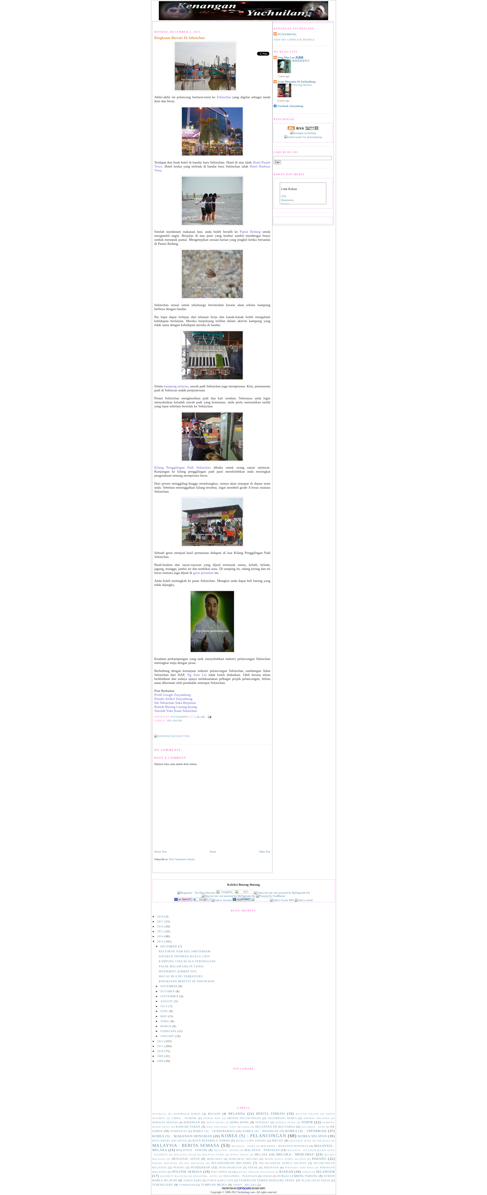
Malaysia (323, 1141)
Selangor (174, 720)
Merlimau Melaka (243, 1159)
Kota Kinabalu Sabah (211, 1140)
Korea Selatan (312, 1136)
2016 (161, 926)
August (167, 1001)
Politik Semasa (187, 1171)
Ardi (283, 196)
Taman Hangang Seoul (276, 1180)
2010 (161, 1051)
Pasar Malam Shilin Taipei (181, 966)
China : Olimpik (184, 1118)
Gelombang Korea (282, 1118)
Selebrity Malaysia (174, 1176)
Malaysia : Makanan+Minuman (285, 1146)
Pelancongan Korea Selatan (282, 1163)
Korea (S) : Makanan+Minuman (182, 1136)
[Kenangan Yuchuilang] (183, 900)
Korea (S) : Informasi (306, 1131)
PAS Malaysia (194, 1163)
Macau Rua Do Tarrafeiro (181, 976)
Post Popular (221, 1172)
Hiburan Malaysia (317, 1118)
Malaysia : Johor (243, 1146)
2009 (161, 1056)
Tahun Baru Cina (220, 1180)
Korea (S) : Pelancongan (253, 1135)
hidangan (192, 1122)
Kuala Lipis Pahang (251, 1140)
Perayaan (271, 1167)
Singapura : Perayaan (240, 1176)
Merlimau (215, 1159)
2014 (161, 936)
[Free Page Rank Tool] (311, 129)
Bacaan (214, 1113)
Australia (159, 1114)
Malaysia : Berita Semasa (186, 1145)
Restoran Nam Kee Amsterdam (184, 951)
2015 (161, 931)
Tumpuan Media (214, 1184)
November (169, 986)
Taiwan (245, 1180)
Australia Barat (187, 1114)
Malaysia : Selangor (301, 1150)
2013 (161, 941)
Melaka (261, 1154)
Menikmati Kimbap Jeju (178, 971)
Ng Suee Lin (197, 675)
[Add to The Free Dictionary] (241, 900)
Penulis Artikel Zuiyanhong (173, 699)
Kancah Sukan (188, 1126)
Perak (252, 1167)
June (164, 1011)
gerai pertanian (203, 573)
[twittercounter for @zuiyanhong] (303, 137)
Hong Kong (239, 1122)
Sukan (267, 1176)
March (166, 1026)
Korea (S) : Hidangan (261, 1131)
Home (213, 851)
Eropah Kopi (212, 1118)
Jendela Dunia (285, 1122)
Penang (179, 1167)
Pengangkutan (230, 1167)
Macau (277, 1140)
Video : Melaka (245, 1185)
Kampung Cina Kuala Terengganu (187, 961)
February (168, 1031)
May (164, 1016)
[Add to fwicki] (304, 900)
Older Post (264, 851)
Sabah (306, 1172)
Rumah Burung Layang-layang (175, 707)
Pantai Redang (250, 232)
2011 (161, 1046)
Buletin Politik (307, 1114)
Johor (307, 1122)
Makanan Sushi (300, 1141)
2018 (161, 916)
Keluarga (286, 1126)
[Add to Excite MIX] (282, 900)
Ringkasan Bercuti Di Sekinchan (179, 38)
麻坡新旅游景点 (301, 60)
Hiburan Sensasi (165, 1122)
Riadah (286, 1171)
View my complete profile (294, 39)
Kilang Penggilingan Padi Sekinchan (182, 467)
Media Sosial (239, 1155)
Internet (262, 1122)
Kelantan (263, 1126)
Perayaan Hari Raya (299, 1167)
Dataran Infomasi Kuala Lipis (184, 956)
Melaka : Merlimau (295, 1154)
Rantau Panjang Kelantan (255, 1172)
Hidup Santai (216, 1122)
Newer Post (160, 851)
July (164, 1006)
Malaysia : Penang (227, 1150)
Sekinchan (224, 97)
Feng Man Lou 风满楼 (290, 57)
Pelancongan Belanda (231, 1163)
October (168, 991)
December (169, 946)
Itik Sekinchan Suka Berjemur (175, 703)
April (165, 1021)
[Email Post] (209, 716)
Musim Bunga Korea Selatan (285, 1159)
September (169, 996)
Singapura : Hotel (205, 1176)
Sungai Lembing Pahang (297, 1175)
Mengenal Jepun (186, 1158)
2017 (161, 921)
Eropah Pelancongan (244, 1118)
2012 (161, 1041)
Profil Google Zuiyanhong (172, 695)
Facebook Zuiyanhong (290, 106)
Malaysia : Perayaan (262, 1150)
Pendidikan (200, 1167)
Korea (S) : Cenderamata (214, 1131)
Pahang (319, 1159)
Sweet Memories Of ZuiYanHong (296, 81)
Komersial (179, 1131)
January (167, 1036)
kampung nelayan (176, 386)
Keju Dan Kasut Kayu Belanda (228, 1127)
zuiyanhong (287, 34)
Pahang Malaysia (164, 1163)
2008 (161, 1061)
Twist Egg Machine (302, 84)
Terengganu (162, 1184)
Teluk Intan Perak (315, 1180)
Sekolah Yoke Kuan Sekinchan (175, 711)
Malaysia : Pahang (192, 1150)
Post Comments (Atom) (182, 859)
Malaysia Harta (213, 1155)
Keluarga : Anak (313, 1127)
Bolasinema (287, 200)
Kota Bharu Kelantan (169, 1140)
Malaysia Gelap (185, 1155)
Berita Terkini (270, 1113)
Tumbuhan (187, 1185)
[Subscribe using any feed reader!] (172, 736)
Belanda (236, 1113)
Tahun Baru (192, 1180)
